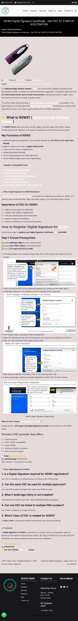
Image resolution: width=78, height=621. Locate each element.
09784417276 (8, 2)
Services (42, 11)
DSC (56, 232)
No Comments (46, 84)
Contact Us (68, 11)
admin (6, 80)
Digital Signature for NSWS (30, 421)
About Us (52, 11)
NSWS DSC (36, 84)
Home (25, 11)
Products (33, 11)
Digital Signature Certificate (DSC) (44, 103)
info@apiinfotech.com (23, 2)
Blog (60, 11)
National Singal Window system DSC (19, 84)
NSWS (34, 89)
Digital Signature (37, 80)
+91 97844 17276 (47, 610)
